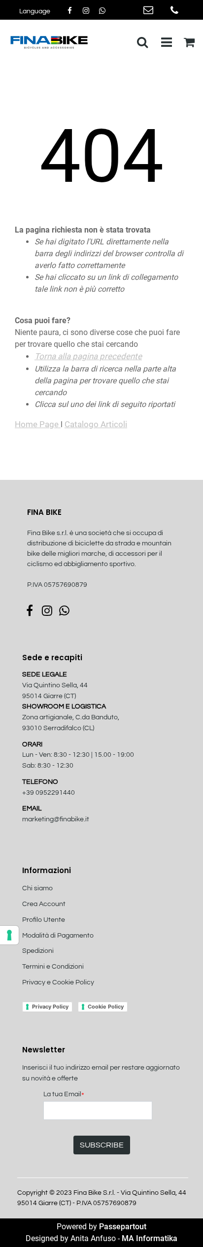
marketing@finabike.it (55, 819)
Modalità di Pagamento (58, 935)
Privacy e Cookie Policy (58, 982)
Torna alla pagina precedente (88, 356)
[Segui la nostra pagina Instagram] (86, 11)
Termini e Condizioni (53, 966)
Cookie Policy (106, 1006)
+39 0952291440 (48, 792)
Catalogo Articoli (96, 424)
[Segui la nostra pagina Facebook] (70, 11)
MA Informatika (149, 1238)
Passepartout (122, 1226)
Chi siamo (37, 888)
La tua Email (63, 1095)
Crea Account (44, 904)
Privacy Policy (50, 1006)
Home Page (38, 424)
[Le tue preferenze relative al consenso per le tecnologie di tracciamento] (9, 935)
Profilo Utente (43, 919)
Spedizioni (38, 950)
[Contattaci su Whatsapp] (102, 11)
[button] (101, 1145)
